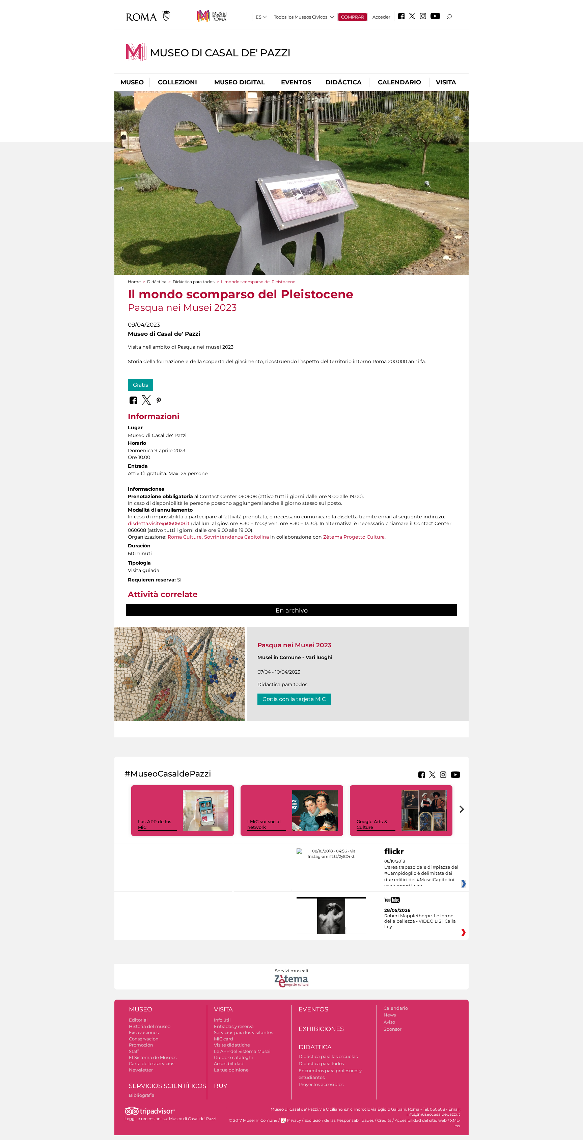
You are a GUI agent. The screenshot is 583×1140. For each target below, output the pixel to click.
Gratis (140, 385)
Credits (384, 1120)
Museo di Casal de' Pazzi (220, 53)
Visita (446, 82)
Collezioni (177, 82)
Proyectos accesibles (321, 1084)
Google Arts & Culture (372, 824)
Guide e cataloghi (233, 1057)
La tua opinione (231, 1070)
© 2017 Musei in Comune (253, 1120)
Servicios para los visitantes (243, 1032)
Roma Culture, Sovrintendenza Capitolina (217, 537)
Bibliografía (142, 1095)
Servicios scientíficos (167, 1086)
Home (134, 281)
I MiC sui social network (264, 824)
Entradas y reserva (234, 1026)
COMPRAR (352, 17)
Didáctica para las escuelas (328, 1056)
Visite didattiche (232, 1045)
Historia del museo (149, 1026)
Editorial (138, 1020)
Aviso (389, 1022)
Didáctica (344, 82)
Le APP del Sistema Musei (242, 1051)
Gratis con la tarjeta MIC (294, 699)
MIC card (223, 1038)
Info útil (222, 1020)
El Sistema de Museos (152, 1057)
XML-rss (455, 1123)
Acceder (381, 17)
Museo (132, 82)
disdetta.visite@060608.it (159, 523)
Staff (134, 1051)
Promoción (141, 1045)
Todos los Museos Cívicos (300, 17)
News (390, 1014)
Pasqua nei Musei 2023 (294, 645)
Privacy (294, 1120)
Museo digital (239, 82)
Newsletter (141, 1070)
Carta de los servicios (151, 1063)
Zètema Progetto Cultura (354, 537)
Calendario (399, 82)
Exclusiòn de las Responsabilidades (339, 1120)
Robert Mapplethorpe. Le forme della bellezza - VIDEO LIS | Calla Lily (420, 921)
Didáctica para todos (194, 281)
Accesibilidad (229, 1063)
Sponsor (392, 1029)
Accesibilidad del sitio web (421, 1120)
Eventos (296, 82)
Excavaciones (144, 1032)
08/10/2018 (421, 874)
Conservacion (144, 1038)
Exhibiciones (321, 1029)
